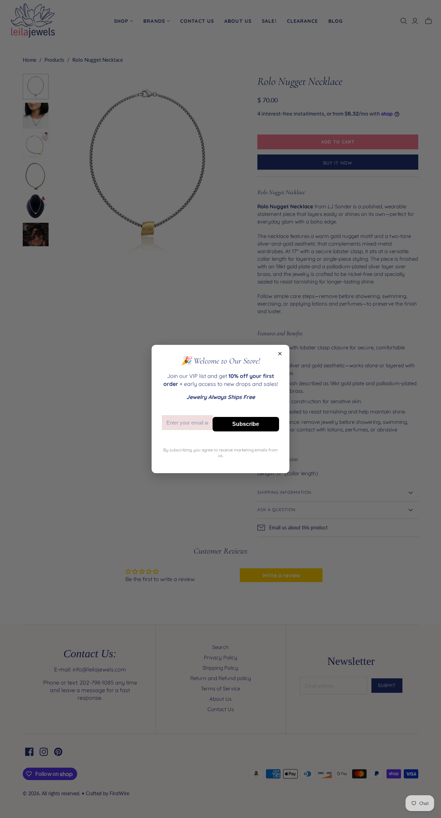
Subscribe (245, 424)
